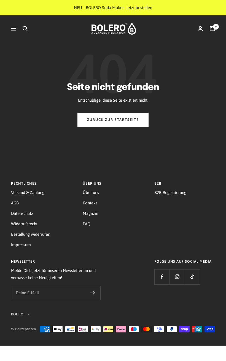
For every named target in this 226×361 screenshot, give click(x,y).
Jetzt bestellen (139, 7)
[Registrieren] (92, 293)
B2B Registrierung (170, 192)
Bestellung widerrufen (30, 234)
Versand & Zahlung (27, 192)
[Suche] (25, 28)
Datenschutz (22, 213)
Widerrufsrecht (24, 223)
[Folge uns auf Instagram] (177, 276)
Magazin (90, 213)
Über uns (91, 192)
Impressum (21, 244)
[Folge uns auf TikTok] (192, 276)
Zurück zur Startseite (113, 120)
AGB (15, 203)
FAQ (86, 223)
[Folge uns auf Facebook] (162, 276)
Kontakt (90, 203)
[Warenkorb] (212, 28)
